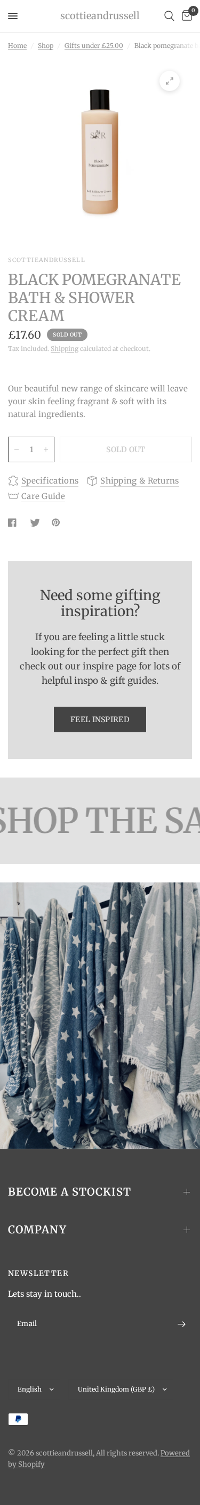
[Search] (169, 16)
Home (17, 46)
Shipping (64, 349)
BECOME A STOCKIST (69, 1191)
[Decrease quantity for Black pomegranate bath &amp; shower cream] (17, 449)
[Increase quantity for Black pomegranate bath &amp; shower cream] (46, 449)
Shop (45, 46)
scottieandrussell (100, 16)
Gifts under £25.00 (94, 46)
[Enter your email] (181, 1324)
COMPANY (37, 1229)
